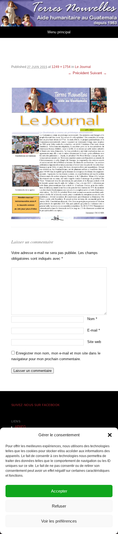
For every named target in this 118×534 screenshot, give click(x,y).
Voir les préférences (59, 521)
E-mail (93, 330)
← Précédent (78, 73)
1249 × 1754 (61, 67)
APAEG (20, 427)
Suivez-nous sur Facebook (35, 405)
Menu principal (59, 32)
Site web (94, 342)
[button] (110, 435)
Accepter (59, 491)
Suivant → (98, 73)
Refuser (59, 506)
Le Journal (83, 67)
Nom (92, 319)
